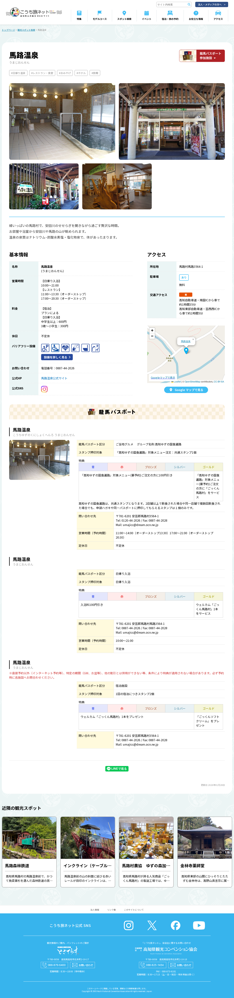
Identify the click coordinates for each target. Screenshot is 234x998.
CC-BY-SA (219, 381)
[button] (186, 351)
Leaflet (177, 381)
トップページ (8, 29)
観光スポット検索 (26, 29)
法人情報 (94, 909)
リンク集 (111, 909)
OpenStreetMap (192, 381)
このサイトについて (134, 909)
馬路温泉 (185, 341)
